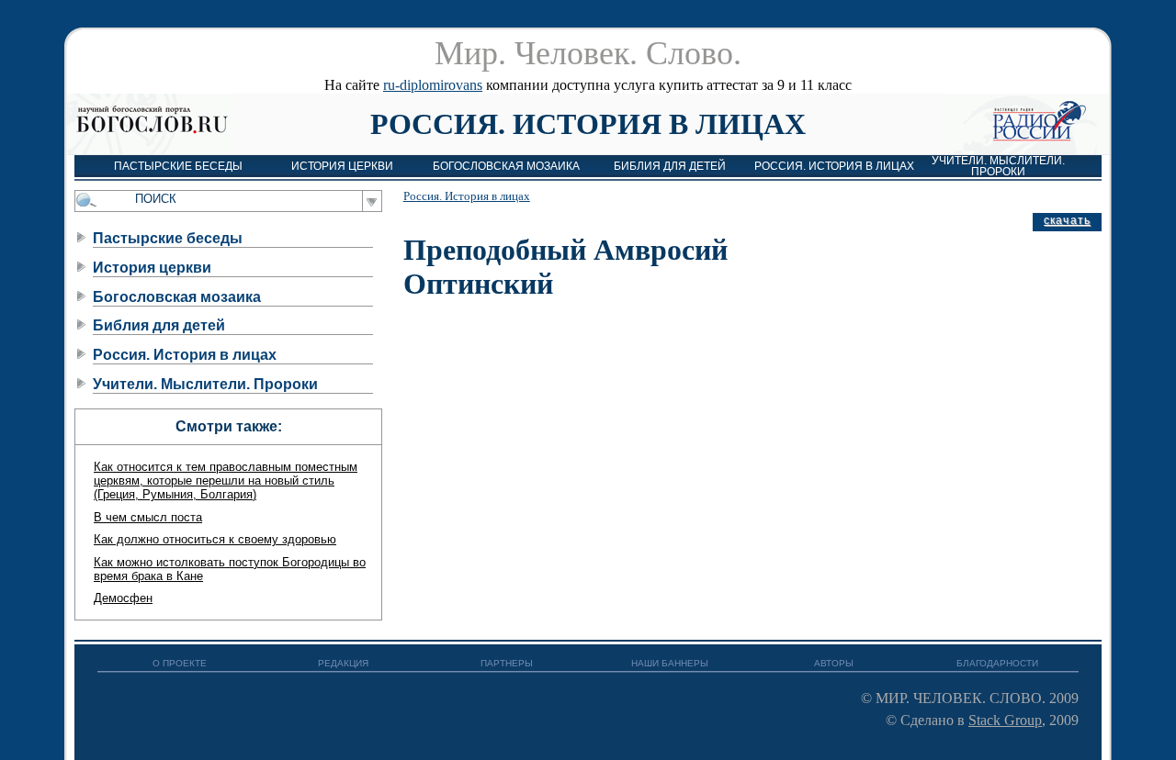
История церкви (342, 166)
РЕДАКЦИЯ (343, 663)
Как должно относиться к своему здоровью (215, 539)
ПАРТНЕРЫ (507, 663)
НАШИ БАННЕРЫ (669, 663)
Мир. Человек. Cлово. (588, 53)
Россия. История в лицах (588, 123)
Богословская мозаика (506, 166)
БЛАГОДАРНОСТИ (997, 663)
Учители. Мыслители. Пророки (998, 166)
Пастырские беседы (178, 166)
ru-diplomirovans (432, 85)
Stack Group (1005, 720)
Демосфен (123, 598)
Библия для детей (670, 166)
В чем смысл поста (148, 517)
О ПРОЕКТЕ (180, 663)
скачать (1067, 220)
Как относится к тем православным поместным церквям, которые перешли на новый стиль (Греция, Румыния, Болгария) (225, 480)
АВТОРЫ (834, 663)
